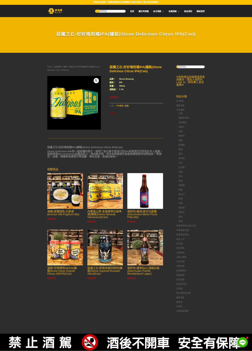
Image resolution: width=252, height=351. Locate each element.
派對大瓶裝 (181, 257)
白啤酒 (179, 288)
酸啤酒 (179, 302)
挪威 (180, 149)
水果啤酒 (180, 252)
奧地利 (181, 136)
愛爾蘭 (181, 145)
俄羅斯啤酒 (183, 118)
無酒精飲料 (181, 270)
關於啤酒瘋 (144, 11)
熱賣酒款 (180, 275)
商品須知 (188, 11)
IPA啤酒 (119, 106)
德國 (180, 140)
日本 (180, 163)
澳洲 (180, 176)
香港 (180, 221)
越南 (180, 217)
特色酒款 (180, 279)
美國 (65, 67)
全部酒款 (58, 67)
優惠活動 (180, 105)
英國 (180, 198)
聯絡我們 (201, 11)
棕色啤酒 (180, 248)
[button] (96, 80)
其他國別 (182, 122)
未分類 (179, 243)
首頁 (132, 11)
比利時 (181, 167)
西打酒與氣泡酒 (183, 293)
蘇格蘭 (181, 207)
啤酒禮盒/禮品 (182, 230)
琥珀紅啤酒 (181, 284)
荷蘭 (180, 203)
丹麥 (180, 113)
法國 (180, 172)
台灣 (180, 131)
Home (49, 67)
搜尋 (97, 11)
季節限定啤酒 (182, 234)
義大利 (181, 194)
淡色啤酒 (180, 261)
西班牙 (181, 212)
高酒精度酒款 (182, 311)
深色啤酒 (180, 266)
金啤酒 (179, 306)
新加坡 (181, 158)
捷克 (180, 154)
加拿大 (181, 127)
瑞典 (180, 181)
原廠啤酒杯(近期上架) (186, 225)
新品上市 (180, 239)
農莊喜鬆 (180, 297)
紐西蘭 (181, 185)
